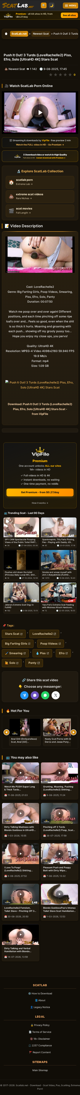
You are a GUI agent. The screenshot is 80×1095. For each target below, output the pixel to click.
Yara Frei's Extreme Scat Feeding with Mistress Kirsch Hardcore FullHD (58, 606)
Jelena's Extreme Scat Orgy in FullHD (19, 606)
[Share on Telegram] (24, 695)
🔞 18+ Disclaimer (40, 1038)
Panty (32, 663)
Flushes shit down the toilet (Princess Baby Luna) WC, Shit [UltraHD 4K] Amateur (20, 573)
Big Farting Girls (16, 643)
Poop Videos (48, 643)
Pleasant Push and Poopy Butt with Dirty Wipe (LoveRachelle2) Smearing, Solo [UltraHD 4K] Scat (57, 869)
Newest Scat (41, 33)
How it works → (40, 503)
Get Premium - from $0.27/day (40, 492)
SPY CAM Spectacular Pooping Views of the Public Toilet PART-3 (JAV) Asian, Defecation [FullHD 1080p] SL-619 (21, 541)
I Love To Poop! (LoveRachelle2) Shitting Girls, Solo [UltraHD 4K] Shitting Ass (17, 869)
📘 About (40, 1000)
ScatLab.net (19, 33)
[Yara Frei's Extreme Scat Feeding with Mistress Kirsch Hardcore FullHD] (58, 592)
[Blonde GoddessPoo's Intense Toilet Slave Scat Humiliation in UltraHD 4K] (59, 894)
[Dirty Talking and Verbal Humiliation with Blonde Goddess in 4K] (20, 934)
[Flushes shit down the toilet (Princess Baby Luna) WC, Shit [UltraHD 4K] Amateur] (21, 560)
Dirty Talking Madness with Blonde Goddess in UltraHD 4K (19, 828)
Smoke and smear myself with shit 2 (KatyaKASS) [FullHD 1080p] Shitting (57, 573)
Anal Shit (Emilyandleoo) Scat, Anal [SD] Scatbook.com (24, 741)
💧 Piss (41, 653)
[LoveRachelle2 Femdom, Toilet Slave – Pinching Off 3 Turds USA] (20, 894)
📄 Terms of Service (40, 1031)
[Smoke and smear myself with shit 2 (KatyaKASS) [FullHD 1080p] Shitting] (58, 560)
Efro (62, 653)
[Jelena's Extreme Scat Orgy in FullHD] (21, 592)
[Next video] (73, 732)
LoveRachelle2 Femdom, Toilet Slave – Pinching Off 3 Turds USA (19, 909)
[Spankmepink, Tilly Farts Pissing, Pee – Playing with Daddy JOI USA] (58, 527)
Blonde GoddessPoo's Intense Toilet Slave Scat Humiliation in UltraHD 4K (59, 909)
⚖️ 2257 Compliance (40, 1045)
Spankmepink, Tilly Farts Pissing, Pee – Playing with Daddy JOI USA (58, 541)
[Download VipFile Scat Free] (18, 5)
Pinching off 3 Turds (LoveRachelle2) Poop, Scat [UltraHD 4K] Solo (58, 828)
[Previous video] (6, 732)
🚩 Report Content (40, 1052)
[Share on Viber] (35, 695)
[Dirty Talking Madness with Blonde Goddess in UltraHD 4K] (20, 813)
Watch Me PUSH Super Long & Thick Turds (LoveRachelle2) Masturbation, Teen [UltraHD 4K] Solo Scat (20, 788)
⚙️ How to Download (40, 993)
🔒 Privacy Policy (40, 1025)
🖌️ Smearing (14, 653)
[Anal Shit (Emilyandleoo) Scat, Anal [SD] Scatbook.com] (25, 727)
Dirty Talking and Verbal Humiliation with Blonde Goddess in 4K (17, 950)
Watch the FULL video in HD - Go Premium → (40, 144)
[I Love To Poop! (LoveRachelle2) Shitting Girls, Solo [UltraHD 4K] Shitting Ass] (20, 853)
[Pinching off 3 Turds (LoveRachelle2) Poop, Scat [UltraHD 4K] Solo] (59, 813)
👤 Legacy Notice (40, 1007)
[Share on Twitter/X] (56, 695)
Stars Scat (12, 633)
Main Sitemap (40, 1070)
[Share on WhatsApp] (45, 695)
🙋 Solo (10, 663)
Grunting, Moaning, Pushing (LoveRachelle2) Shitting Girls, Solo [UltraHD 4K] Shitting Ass (58, 788)
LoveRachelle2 (43, 633)
